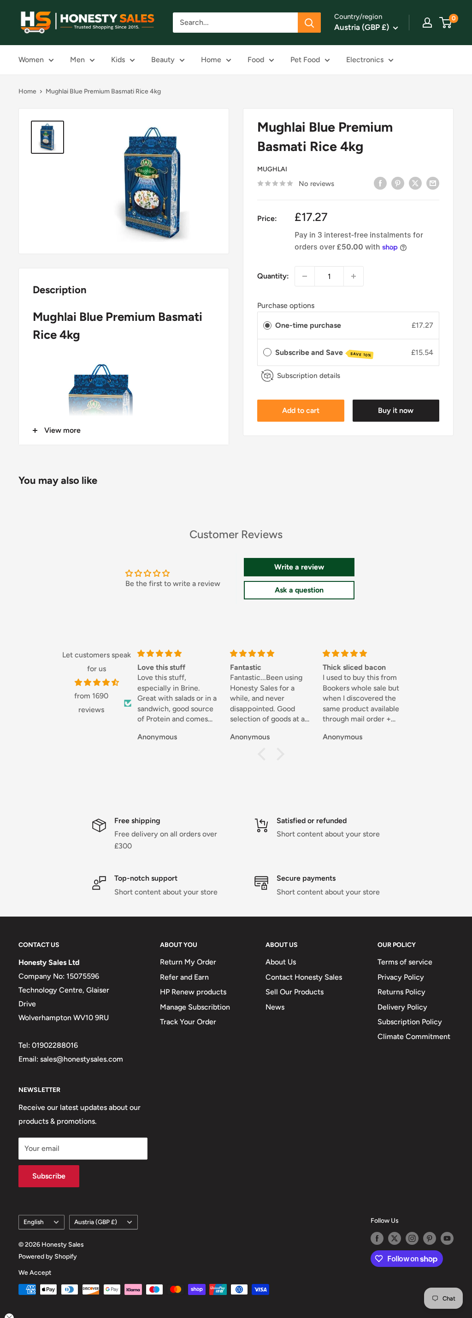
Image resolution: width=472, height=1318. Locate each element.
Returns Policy (401, 991)
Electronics (365, 59)
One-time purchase (308, 325)
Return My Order (188, 962)
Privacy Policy (401, 977)
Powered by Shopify (47, 1256)
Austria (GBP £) (95, 1221)
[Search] (309, 22)
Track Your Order (188, 1021)
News (275, 1007)
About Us (281, 962)
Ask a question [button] (299, 590)
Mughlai (272, 169)
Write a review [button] (299, 567)
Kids (118, 59)
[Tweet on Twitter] (415, 183)
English (34, 1221)
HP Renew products (193, 991)
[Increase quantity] (353, 276)
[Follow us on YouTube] (447, 1238)
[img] (96, 683)
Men (77, 59)
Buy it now (395, 410)
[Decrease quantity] (304, 276)
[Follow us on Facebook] (377, 1238)
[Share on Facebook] (380, 183)
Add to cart (300, 410)
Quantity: (273, 276)
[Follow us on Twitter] (394, 1238)
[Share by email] (432, 183)
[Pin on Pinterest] (397, 183)
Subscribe (48, 1176)
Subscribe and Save (323, 353)
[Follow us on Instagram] (412, 1238)
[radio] (267, 325)
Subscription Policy (410, 1021)
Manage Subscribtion (195, 1007)
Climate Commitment (414, 1036)
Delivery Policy (402, 1007)
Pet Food (305, 59)
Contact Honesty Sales (304, 977)
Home (211, 59)
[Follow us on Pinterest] (429, 1238)
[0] (446, 22)
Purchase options (285, 305)
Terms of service (405, 962)
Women (31, 59)
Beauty (163, 59)
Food (256, 59)
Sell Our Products (295, 991)
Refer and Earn (184, 977)
